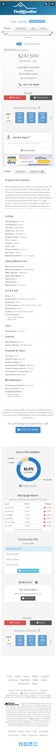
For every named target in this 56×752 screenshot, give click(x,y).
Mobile (36, 680)
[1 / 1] (28, 32)
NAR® (28, 697)
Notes (43, 28)
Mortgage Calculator (29, 486)
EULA (35, 731)
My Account (24, 683)
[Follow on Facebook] (21, 745)
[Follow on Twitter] (25, 745)
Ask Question (42, 97)
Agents (28, 731)
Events (44, 680)
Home (9, 676)
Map (33, 28)
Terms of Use (43, 731)
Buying (26, 676)
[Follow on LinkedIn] (30, 745)
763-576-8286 (30, 84)
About (34, 683)
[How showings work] (39, 107)
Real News (25, 680)
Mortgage (20, 171)
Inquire (42, 622)
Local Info (45, 676)
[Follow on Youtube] (35, 745)
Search (18, 676)
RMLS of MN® (46, 697)
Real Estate (12, 731)
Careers (24, 735)
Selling (35, 676)
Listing (7, 171)
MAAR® (34, 697)
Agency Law (33, 735)
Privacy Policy (14, 735)
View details (29, 598)
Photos (7, 28)
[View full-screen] (51, 34)
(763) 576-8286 (29, 429)
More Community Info (29, 571)
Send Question (29, 150)
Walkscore (36, 171)
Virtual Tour (21, 28)
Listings (21, 731)
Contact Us (43, 735)
